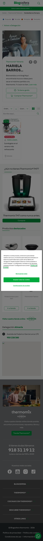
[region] (21, 270)
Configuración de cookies (21, 285)
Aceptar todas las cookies (21, 279)
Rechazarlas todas (21, 273)
